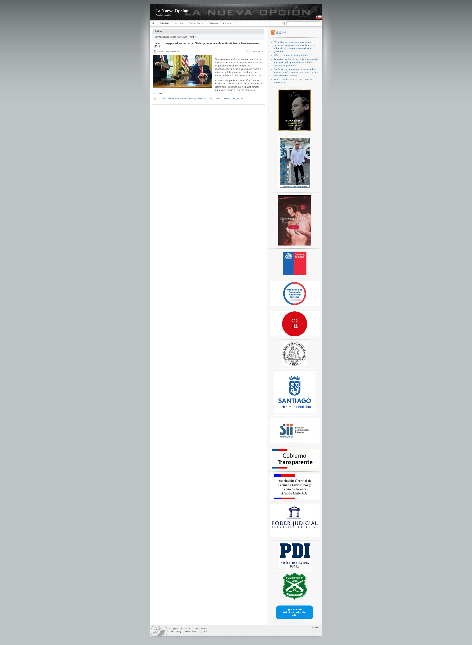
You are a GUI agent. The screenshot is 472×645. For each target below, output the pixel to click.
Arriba (317, 628)
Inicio (154, 23)
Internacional (173, 98)
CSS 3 (205, 631)
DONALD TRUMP (222, 98)
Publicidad (164, 23)
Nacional (184, 98)
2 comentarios (256, 51)
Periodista (178, 23)
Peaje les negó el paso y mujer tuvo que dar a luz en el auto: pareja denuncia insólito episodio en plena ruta (296, 62)
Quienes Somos (196, 23)
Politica (192, 98)
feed (281, 32)
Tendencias (201, 98)
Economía (161, 98)
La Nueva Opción (171, 10)
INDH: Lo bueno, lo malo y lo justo (291, 55)
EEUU (233, 98)
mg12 (180, 631)
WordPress (159, 630)
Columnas (213, 23)
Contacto (227, 23)
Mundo (240, 98)
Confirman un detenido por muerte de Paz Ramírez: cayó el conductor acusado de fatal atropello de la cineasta (296, 72)
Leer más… (158, 93)
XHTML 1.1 (195, 631)
